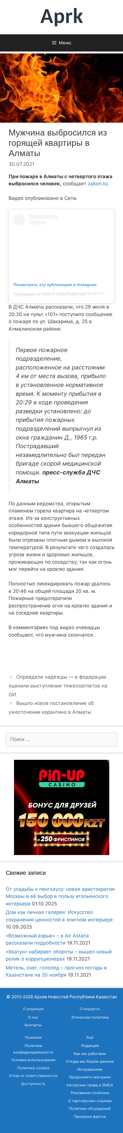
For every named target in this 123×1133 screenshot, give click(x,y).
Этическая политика (90, 1017)
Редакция (90, 1045)
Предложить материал (90, 1077)
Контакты (33, 1025)
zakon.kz (98, 183)
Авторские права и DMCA (89, 1085)
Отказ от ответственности (33, 1076)
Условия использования (33, 1060)
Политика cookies (33, 1068)
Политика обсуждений (90, 1108)
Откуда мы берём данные (90, 1061)
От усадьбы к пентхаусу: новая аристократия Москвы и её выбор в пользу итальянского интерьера (60, 896)
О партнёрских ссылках (90, 1101)
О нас (33, 1017)
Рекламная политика (90, 1093)
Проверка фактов (90, 1116)
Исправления (90, 1069)
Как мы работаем (90, 1053)
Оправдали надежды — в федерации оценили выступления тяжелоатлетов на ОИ (58, 685)
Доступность (33, 1084)
